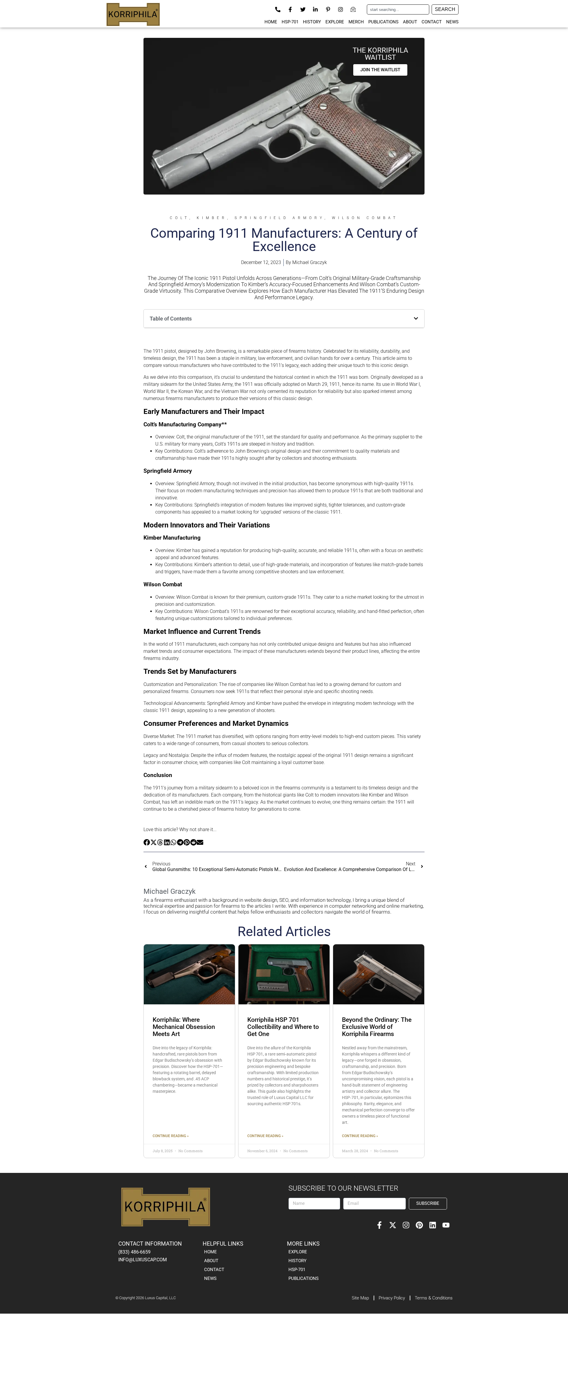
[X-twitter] (392, 1225)
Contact (432, 22)
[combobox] (398, 9)
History (312, 22)
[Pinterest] (419, 1225)
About (410, 22)
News (452, 22)
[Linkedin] (432, 1225)
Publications (383, 22)
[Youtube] (446, 1225)
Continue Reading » (171, 1136)
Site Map (360, 1298)
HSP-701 (290, 22)
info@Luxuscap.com (142, 1259)
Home (270, 22)
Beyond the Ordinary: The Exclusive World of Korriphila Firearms (377, 1026)
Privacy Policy (392, 1298)
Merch (356, 22)
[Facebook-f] (379, 1225)
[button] (416, 318)
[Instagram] (406, 1225)
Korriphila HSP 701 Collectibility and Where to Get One (283, 1026)
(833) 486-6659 (134, 1252)
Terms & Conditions (434, 1298)
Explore (334, 22)
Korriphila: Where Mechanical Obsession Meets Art (184, 1026)
